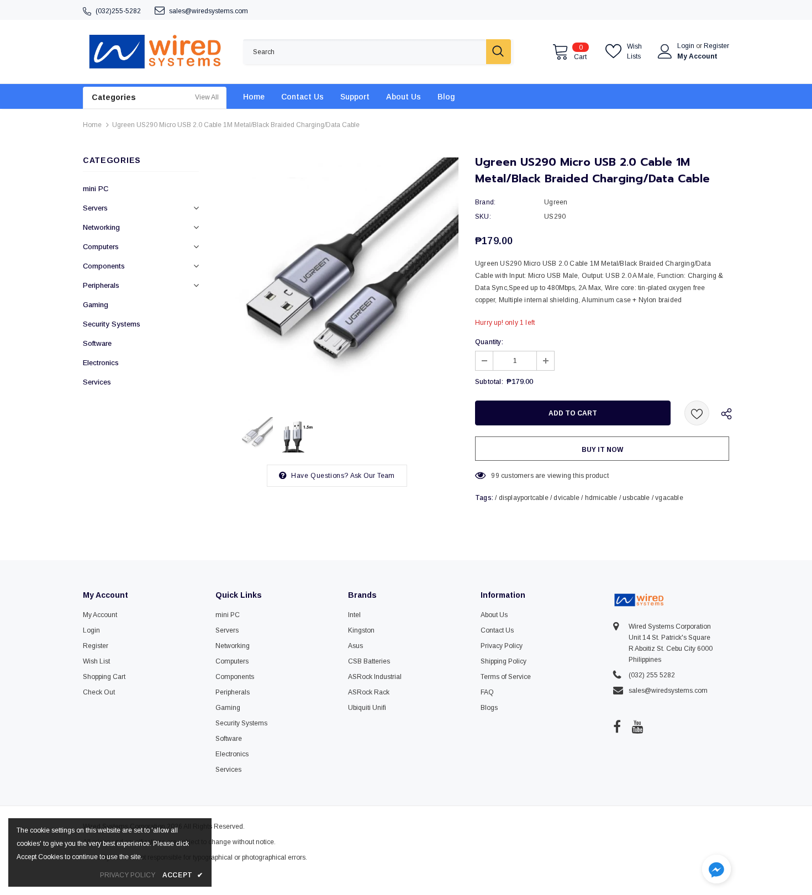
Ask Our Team (372, 476)
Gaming (95, 305)
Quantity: (489, 342)
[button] (716, 870)
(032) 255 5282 (652, 675)
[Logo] (154, 51)
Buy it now (602, 450)
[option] (336, 279)
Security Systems (111, 324)
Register (716, 46)
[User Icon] (665, 51)
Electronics (101, 363)
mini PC (95, 189)
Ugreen (555, 202)
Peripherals (101, 285)
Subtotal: (489, 382)
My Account (697, 56)
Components (104, 266)
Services (97, 382)
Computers (101, 247)
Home (92, 125)
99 (495, 476)
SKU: (483, 216)
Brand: (485, 202)
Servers (95, 208)
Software (97, 343)
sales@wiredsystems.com (208, 11)
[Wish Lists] (696, 413)
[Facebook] (617, 726)
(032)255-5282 (118, 11)
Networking (101, 227)
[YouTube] (638, 726)
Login (686, 46)
